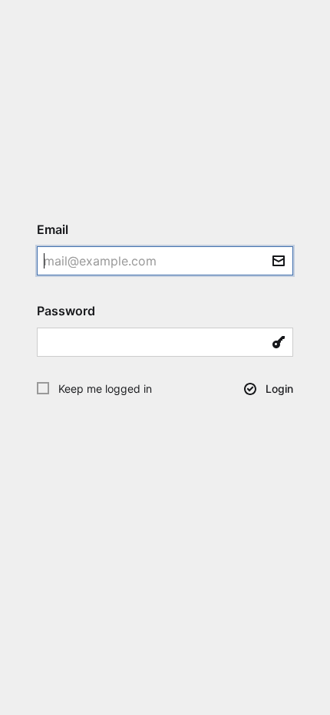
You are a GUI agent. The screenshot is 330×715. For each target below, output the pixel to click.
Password (72, 310)
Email (59, 229)
